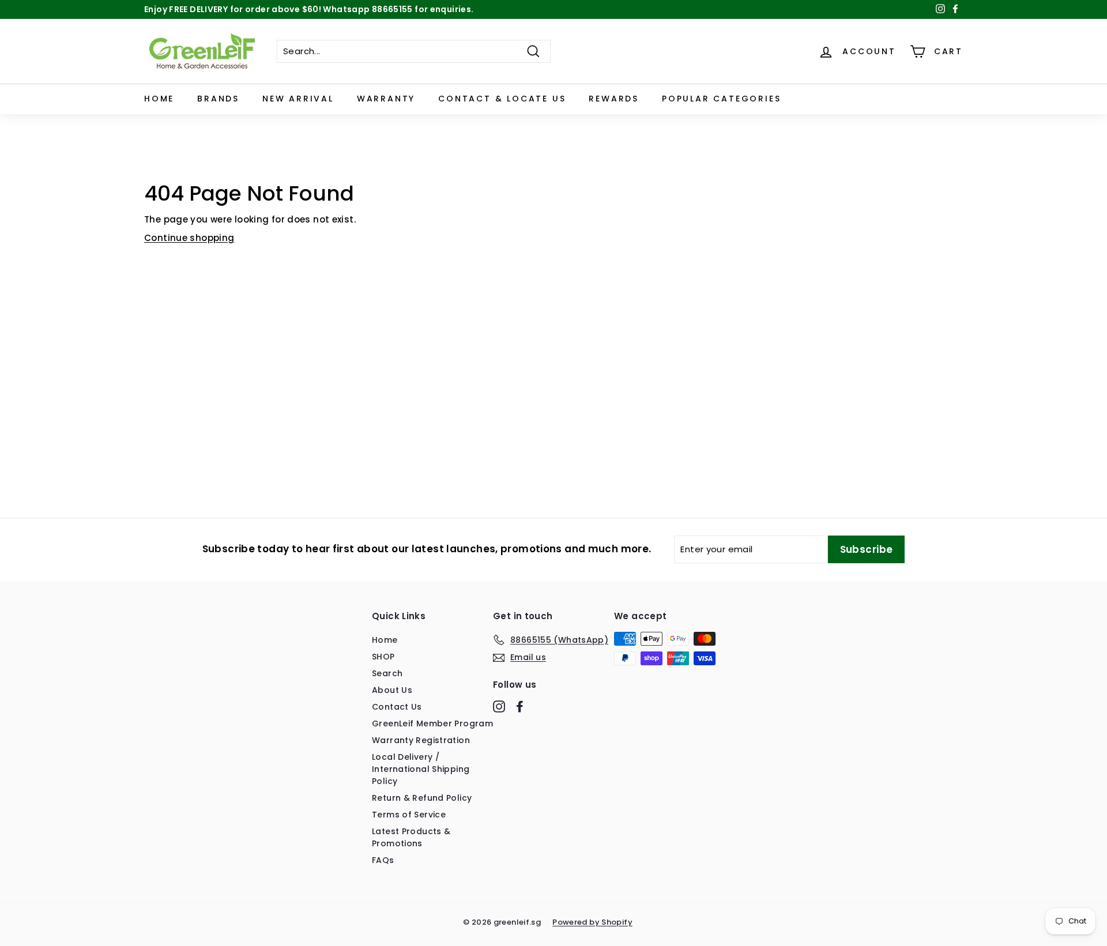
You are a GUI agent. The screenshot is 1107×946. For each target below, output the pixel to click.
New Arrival (298, 98)
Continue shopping (189, 238)
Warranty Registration (421, 740)
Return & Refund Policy (422, 798)
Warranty (386, 98)
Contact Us (397, 707)
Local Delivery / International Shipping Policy (420, 769)
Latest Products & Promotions (411, 837)
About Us (392, 690)
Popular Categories (721, 98)
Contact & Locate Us (502, 98)
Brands (218, 98)
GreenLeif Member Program (432, 723)
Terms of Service (409, 814)
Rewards (614, 98)
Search (387, 673)
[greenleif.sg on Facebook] (520, 706)
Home (159, 98)
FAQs (383, 860)
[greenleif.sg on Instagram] (499, 706)
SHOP (383, 656)
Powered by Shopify (592, 922)
